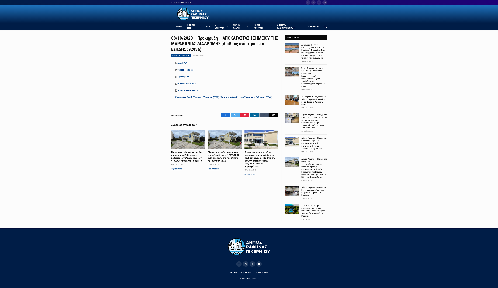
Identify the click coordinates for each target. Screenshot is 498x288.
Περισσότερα (176, 169)
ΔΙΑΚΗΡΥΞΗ (183, 63)
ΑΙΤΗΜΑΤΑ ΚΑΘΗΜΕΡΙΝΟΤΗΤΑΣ (286, 26)
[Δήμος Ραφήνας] (193, 14)
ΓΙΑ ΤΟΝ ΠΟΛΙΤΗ (236, 26)
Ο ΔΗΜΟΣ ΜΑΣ (191, 26)
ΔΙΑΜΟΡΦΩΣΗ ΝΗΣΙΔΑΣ (188, 90)
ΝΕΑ (208, 26)
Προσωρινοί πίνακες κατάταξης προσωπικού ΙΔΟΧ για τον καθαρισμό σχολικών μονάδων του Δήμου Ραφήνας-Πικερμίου (187, 156)
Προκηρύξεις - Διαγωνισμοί (181, 55)
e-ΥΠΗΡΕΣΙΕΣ (219, 26)
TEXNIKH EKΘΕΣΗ (185, 70)
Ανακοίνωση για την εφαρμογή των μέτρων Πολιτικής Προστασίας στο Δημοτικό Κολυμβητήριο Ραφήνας (313, 211)
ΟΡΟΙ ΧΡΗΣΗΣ (246, 272)
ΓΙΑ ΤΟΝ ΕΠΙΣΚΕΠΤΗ (258, 26)
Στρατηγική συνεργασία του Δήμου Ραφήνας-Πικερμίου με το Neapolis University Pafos (313, 101)
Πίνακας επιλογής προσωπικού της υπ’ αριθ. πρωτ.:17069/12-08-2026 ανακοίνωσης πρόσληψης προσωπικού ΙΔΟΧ (224, 156)
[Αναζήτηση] (325, 26)
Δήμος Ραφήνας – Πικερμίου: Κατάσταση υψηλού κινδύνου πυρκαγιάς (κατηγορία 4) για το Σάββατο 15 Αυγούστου (314, 143)
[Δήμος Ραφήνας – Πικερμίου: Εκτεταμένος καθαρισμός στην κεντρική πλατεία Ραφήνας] (292, 191)
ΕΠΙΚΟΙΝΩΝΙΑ (314, 26)
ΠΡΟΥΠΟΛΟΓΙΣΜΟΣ (186, 83)
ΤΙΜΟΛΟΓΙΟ (183, 77)
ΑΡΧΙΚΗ (179, 26)
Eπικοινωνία (262, 272)
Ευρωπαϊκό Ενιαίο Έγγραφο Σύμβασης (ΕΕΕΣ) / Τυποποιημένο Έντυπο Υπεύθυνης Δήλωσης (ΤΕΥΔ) (223, 97)
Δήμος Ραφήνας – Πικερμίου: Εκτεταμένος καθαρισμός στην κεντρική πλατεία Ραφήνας (314, 191)
